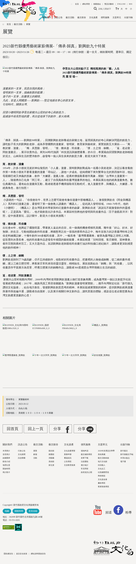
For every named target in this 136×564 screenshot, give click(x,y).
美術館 (51, 462)
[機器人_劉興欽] (106, 336)
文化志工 (101, 469)
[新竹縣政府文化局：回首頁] (113, 548)
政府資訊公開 (86, 472)
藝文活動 (70, 17)
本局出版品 (125, 458)
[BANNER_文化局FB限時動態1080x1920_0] (17, 336)
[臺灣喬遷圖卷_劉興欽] (17, 366)
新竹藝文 (124, 451)
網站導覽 (86, 4)
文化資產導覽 (69, 451)
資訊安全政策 (22, 554)
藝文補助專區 (86, 454)
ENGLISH (121, 4)
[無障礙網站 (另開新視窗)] (8, 528)
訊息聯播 (21, 458)
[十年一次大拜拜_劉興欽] (47, 366)
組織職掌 (6, 458)
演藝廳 (51, 458)
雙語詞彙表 (109, 4)
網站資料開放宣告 (38, 554)
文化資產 (93, 17)
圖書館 (51, 454)
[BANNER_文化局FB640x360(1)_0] (76, 336)
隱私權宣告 (8, 554)
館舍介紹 (6, 462)
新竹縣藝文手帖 (126, 454)
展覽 (35, 451)
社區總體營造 (103, 472)
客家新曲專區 (103, 487)
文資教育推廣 (69, 465)
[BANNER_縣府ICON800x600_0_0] (47, 336)
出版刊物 (128, 17)
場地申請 (84, 451)
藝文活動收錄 (103, 458)
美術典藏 (101, 454)
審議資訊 (67, 458)
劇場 (35, 454)
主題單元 (116, 17)
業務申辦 (67, 454)
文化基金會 (102, 479)
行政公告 (21, 451)
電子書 (123, 462)
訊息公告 (58, 17)
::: (72, 4)
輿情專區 (101, 476)
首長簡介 (6, 454)
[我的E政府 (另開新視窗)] (18, 527)
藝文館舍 (81, 17)
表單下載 (84, 458)
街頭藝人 (101, 465)
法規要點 (84, 462)
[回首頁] (19, 8)
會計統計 (84, 465)
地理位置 (6, 465)
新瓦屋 (51, 465)
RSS (130, 4)
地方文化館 (102, 462)
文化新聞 (21, 454)
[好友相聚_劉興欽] (106, 366)
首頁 (77, 4)
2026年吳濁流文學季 (106, 451)
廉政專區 (101, 483)
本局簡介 (6, 451)
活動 (35, 458)
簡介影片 (6, 472)
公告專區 (67, 462)
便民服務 (105, 17)
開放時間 (6, 469)
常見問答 (84, 469)
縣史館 (51, 451)
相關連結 (97, 4)
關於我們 (46, 17)
